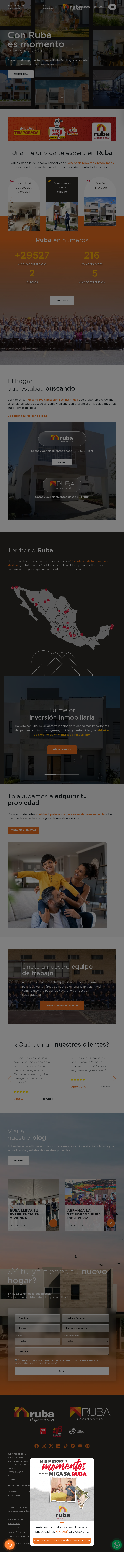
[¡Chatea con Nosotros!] (10, 1545)
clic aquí (62, 1531)
